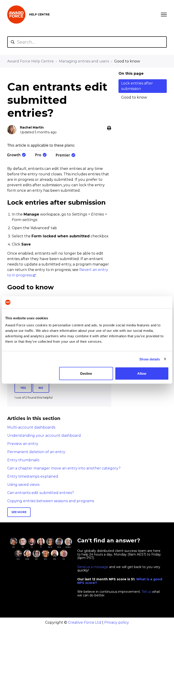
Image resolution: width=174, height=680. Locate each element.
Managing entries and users (84, 61)
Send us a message (92, 567)
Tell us (146, 592)
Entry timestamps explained (32, 476)
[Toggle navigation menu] (164, 14)
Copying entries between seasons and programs (50, 501)
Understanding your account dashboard (44, 435)
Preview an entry (22, 444)
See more (19, 512)
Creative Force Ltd (84, 622)
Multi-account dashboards (31, 427)
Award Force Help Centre (30, 61)
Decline (86, 373)
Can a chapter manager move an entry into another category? (64, 468)
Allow (141, 373)
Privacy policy (116, 622)
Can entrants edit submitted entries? (40, 493)
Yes (23, 388)
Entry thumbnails (23, 460)
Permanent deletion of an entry (36, 452)
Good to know (127, 61)
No (41, 388)
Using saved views (23, 484)
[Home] (16, 14)
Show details (149, 359)
